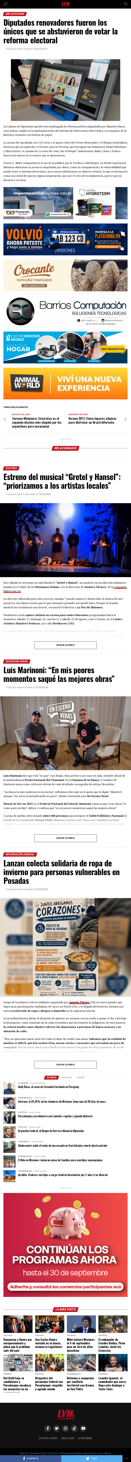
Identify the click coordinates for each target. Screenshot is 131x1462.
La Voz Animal (85, 1438)
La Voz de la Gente (48, 1438)
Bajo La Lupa (68, 1438)
